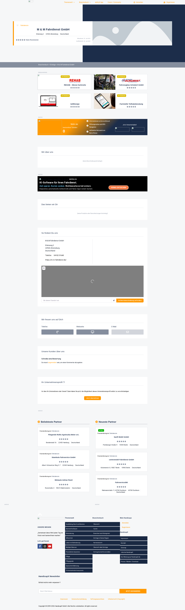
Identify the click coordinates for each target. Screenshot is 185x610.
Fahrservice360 (121, 482)
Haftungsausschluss (97, 599)
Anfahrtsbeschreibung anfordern (130, 300)
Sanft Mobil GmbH (121, 437)
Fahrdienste (24, 25)
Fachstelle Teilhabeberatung (131, 104)
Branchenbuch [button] (84, 2)
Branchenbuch (43, 65)
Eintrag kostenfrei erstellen (101, 552)
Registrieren (170, 2)
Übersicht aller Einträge (100, 547)
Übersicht (96, 524)
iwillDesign (74, 104)
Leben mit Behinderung (73, 542)
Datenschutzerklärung (79, 599)
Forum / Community (114, 2)
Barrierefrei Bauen (71, 529)
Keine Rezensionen (32, 40)
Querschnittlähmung (72, 566)
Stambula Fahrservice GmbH (63, 457)
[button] (127, 332)
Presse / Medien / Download (129, 561)
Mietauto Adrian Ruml (64, 480)
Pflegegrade (70, 561)
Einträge (53, 65)
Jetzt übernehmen (92, 398)
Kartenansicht (97, 542)
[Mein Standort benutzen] (113, 300)
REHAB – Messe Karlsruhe (75, 85)
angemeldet (52, 362)
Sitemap (123, 547)
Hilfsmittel (69, 538)
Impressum (124, 538)
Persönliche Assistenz (73, 552)
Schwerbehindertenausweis (74, 570)
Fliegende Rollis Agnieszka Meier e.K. (63, 435)
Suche (95, 529)
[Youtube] (49, 546)
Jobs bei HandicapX (127, 552)
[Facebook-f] (40, 546)
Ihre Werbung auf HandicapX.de (130, 557)
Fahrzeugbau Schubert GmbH (131, 85)
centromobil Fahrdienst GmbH (121, 460)
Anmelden (139, 2)
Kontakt (123, 543)
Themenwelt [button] (68, 2)
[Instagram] (44, 546)
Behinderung (70, 533)
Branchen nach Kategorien (101, 533)
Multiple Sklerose (71, 547)
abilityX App (99, 2)
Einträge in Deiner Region (101, 538)
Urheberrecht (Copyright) (116, 599)
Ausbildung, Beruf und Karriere (75, 524)
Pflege (68, 556)
